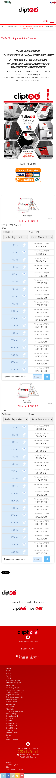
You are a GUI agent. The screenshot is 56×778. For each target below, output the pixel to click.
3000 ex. (15, 340)
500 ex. (14, 274)
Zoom (50, 218)
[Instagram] (12, 775)
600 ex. (14, 281)
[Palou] (36, 610)
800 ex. (14, 296)
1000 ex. (15, 311)
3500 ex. (15, 347)
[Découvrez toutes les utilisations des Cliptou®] (7, 2)
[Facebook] (8, 775)
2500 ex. (15, 333)
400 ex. (14, 267)
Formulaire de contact (28, 642)
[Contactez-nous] (3, 775)
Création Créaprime (12, 740)
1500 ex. (15, 318)
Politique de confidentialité (15, 769)
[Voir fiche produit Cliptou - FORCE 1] (27, 207)
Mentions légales (12, 765)
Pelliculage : (7, 232)
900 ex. (14, 304)
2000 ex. (15, 325)
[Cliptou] (19, 610)
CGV (7, 767)
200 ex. (14, 252)
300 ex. (14, 260)
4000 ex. (15, 355)
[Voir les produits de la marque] (9, 595)
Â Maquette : (34, 232)
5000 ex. (15, 369)
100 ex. (14, 245)
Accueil (8, 762)
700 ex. (14, 289)
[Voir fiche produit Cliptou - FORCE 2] (27, 392)
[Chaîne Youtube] (22, 775)
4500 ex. (15, 362)
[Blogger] (17, 775)
